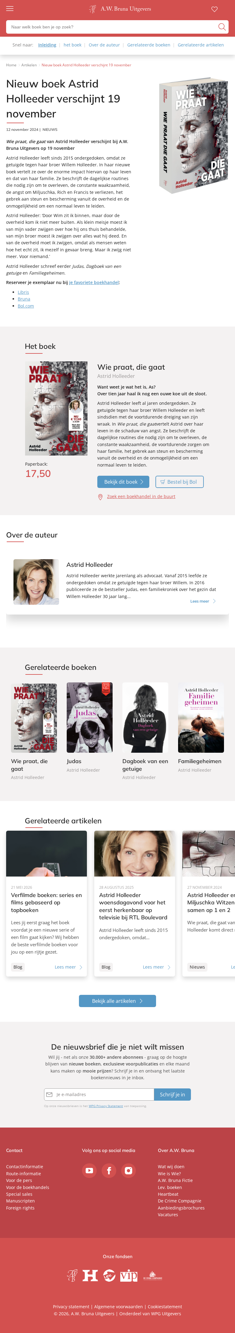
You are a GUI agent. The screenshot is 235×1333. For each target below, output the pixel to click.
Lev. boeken (170, 1187)
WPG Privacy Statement (106, 1106)
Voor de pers (19, 1180)
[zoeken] (223, 27)
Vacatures (168, 1214)
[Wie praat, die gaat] (56, 408)
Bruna (24, 299)
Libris (23, 292)
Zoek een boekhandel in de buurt (141, 496)
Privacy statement (71, 1306)
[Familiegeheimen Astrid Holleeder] (201, 728)
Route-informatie (23, 1173)
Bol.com (26, 306)
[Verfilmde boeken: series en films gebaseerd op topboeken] (46, 904)
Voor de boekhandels (27, 1187)
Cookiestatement (165, 1306)
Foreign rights (20, 1208)
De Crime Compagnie (179, 1201)
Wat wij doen (171, 1166)
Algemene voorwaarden (118, 1306)
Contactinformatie (24, 1166)
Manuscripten (20, 1201)
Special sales (19, 1194)
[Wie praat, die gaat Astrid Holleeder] (34, 732)
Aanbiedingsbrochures (181, 1208)
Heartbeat (168, 1194)
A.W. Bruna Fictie (175, 1180)
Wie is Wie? (169, 1173)
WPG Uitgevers (166, 1313)
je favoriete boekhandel (94, 282)
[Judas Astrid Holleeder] (90, 728)
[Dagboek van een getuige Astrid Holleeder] (145, 732)
